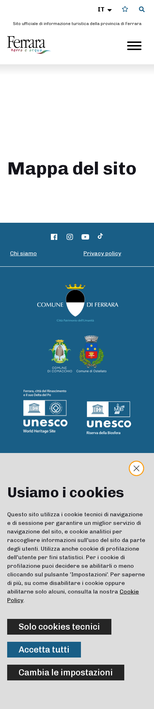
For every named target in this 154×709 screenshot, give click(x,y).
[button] (105, 9)
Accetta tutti (44, 649)
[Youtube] (85, 237)
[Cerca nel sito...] (142, 9)
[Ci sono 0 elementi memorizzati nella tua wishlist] (125, 9)
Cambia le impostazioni (66, 672)
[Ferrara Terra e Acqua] (32, 45)
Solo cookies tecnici (59, 626)
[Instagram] (70, 237)
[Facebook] (54, 237)
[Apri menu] (134, 45)
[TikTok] (100, 237)
